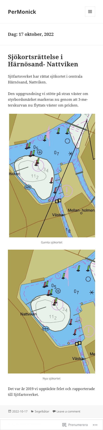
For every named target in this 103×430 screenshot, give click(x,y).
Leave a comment (68, 411)
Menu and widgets (90, 16)
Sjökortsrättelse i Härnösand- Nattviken (43, 60)
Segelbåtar (42, 411)
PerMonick (22, 11)
